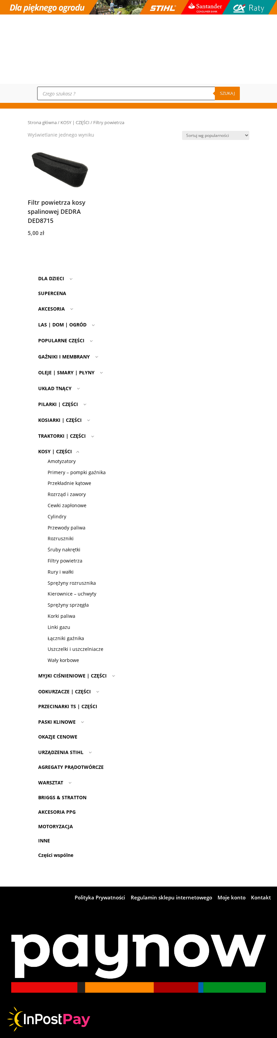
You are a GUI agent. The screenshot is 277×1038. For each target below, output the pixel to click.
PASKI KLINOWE (57, 722)
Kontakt (249, 41)
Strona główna (42, 122)
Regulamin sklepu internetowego (171, 898)
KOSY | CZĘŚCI (75, 122)
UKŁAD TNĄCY (55, 388)
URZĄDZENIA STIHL (60, 752)
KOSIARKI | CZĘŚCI (60, 420)
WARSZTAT (50, 782)
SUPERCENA (52, 293)
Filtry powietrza (65, 560)
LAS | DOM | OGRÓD (62, 324)
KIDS (246, 69)
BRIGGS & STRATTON (62, 797)
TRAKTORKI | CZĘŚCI (62, 436)
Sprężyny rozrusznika (72, 583)
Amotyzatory (62, 461)
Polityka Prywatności (100, 898)
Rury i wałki (61, 572)
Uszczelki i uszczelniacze (75, 649)
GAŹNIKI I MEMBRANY (64, 356)
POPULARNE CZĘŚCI (61, 340)
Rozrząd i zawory (67, 494)
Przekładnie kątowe (69, 483)
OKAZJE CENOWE (57, 736)
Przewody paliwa (66, 527)
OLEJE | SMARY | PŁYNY (66, 372)
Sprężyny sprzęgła (68, 605)
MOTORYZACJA (55, 826)
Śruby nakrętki (64, 549)
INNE (44, 840)
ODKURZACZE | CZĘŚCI (64, 691)
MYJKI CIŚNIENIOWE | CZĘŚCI (72, 675)
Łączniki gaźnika (66, 638)
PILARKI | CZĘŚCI (58, 404)
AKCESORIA (51, 309)
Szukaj (227, 93)
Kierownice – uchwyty (72, 593)
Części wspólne (55, 855)
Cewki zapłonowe (67, 505)
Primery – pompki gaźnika (77, 472)
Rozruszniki (61, 538)
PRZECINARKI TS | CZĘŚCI (67, 706)
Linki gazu (59, 627)
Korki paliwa (61, 616)
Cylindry (57, 516)
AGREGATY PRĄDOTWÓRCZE (71, 767)
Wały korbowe (63, 660)
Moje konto (252, 50)
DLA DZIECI (51, 278)
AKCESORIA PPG (57, 812)
